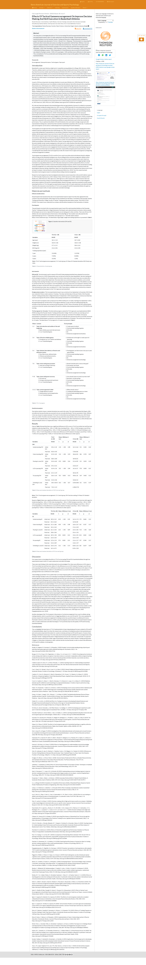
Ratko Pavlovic (77, 23)
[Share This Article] (99, 55)
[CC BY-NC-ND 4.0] (69, 954)
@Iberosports (111, 1)
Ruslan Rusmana (36, 21)
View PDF (78, 28)
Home (35, 7)
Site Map (91, 1)
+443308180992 (100, 1)
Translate (110, 22)
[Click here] (105, 75)
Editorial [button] (49, 7)
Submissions (65, 7)
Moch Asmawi (76, 21)
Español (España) (101, 118)
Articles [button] (41, 7)
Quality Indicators (75, 7)
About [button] (84, 7)
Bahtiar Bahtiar (43, 23)
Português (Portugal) (101, 115)
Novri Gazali (67, 23)
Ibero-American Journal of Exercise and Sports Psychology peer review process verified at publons (105, 83)
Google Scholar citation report (104, 59)
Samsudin (69, 21)
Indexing (57, 7)
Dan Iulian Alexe (59, 23)
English (98, 112)
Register (83, 1)
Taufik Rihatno (53, 21)
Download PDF (88, 28)
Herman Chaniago (62, 21)
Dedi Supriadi (51, 23)
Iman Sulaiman (45, 21)
